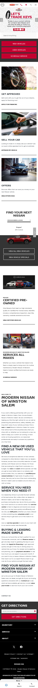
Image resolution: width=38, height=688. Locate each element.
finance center (28, 539)
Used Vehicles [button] (19, 50)
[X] (14, 647)
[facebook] (21, 647)
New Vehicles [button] (19, 43)
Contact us (25, 581)
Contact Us (21, 654)
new (2, 427)
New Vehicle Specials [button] (19, 257)
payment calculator (23, 551)
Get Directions (19, 617)
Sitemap (30, 654)
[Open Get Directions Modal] (26, 4)
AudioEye (24, 658)
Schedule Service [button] (19, 56)
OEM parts (13, 512)
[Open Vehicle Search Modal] (31, 4)
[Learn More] (19, 19)
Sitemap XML (14, 658)
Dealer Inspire (19, 678)
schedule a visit (23, 514)
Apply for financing (16, 544)
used (8, 427)
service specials (13, 523)
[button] (12, 29)
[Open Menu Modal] (35, 4)
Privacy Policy (9, 654)
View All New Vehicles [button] (19, 251)
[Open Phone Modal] (21, 4)
